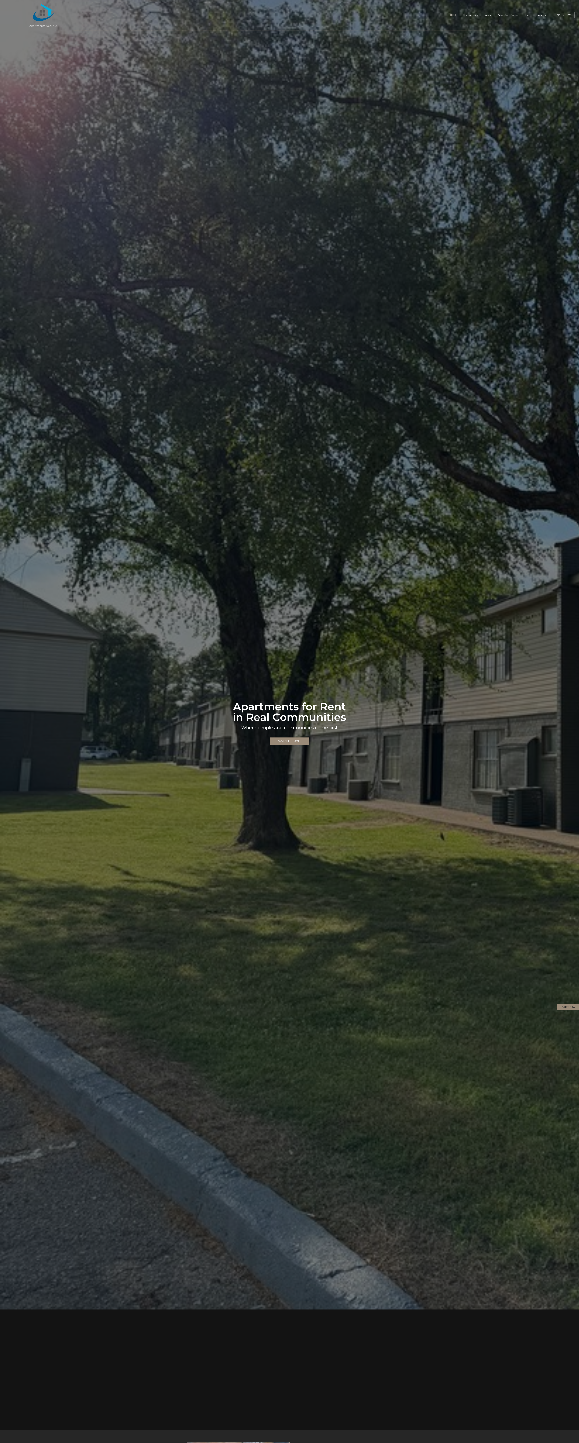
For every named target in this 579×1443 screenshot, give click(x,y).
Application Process (508, 15)
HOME (453, 15)
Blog (526, 15)
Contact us (541, 15)
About (488, 15)
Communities (470, 15)
